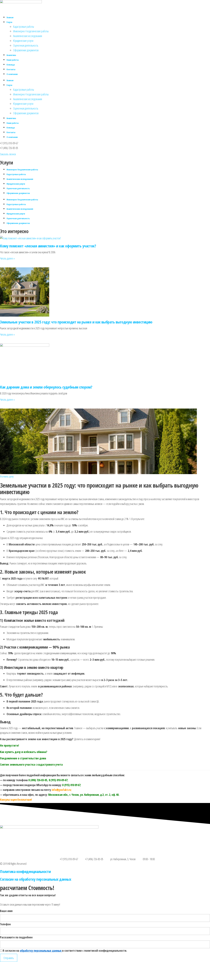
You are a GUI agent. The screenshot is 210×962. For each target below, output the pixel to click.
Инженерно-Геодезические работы (31, 31)
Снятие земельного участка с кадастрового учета (31, 764)
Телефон (5, 924)
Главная (10, 17)
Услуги (9, 22)
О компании (12, 74)
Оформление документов (26, 50)
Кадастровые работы (23, 27)
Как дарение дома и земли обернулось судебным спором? (46, 387)
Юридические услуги (23, 41)
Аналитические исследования (27, 36)
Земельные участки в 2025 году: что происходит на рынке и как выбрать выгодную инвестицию (76, 322)
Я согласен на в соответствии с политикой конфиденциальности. (65, 950)
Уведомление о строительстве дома (23, 758)
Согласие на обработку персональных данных (35, 879)
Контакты (11, 69)
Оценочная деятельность (25, 45)
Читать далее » (7, 258)
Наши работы (13, 60)
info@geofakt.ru (61, 790)
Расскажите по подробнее (16, 937)
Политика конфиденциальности (25, 871)
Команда (11, 64)
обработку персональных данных (41, 950)
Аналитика (11, 55)
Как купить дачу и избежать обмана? (23, 752)
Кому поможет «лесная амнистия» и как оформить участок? (48, 246)
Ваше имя (6, 911)
